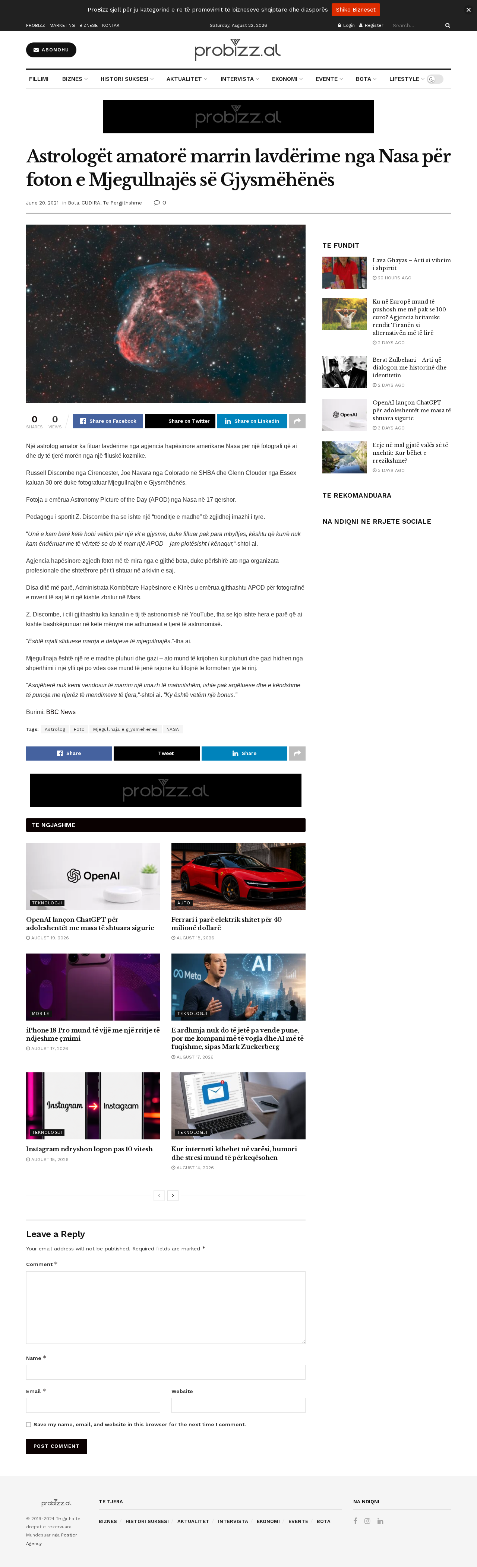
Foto (79, 729)
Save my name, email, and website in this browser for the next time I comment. (140, 1424)
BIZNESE (88, 25)
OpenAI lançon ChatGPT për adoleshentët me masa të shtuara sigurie (412, 410)
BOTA (363, 79)
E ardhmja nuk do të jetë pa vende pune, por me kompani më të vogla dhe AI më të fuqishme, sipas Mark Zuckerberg (237, 1039)
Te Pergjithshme (122, 203)
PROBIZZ (35, 25)
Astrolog (55, 729)
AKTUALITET (184, 79)
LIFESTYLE (404, 79)
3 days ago (390, 428)
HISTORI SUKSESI (124, 79)
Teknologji (47, 903)
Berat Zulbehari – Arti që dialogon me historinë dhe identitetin (409, 367)
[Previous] (159, 1195)
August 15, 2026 (49, 1159)
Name (36, 1357)
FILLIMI (38, 79)
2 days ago (390, 342)
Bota (73, 203)
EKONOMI (284, 79)
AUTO (183, 903)
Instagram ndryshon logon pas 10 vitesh (89, 1149)
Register (373, 25)
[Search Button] (446, 25)
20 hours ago (393, 277)
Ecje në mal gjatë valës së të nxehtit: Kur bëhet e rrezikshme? (410, 453)
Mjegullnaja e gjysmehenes (125, 729)
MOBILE (41, 1013)
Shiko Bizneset (356, 9)
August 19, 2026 (49, 937)
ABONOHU (54, 50)
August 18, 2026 (194, 937)
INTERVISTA (237, 79)
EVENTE (327, 79)
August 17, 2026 (49, 1048)
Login (348, 25)
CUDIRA (91, 203)
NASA (173, 729)
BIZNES (72, 79)
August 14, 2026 (194, 1167)
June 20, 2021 (42, 203)
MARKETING (62, 25)
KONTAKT (112, 25)
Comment (42, 1264)
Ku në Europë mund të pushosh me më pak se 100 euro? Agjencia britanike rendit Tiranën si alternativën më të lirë (409, 317)
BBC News (61, 712)
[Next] (173, 1195)
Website (182, 1391)
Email (36, 1391)
